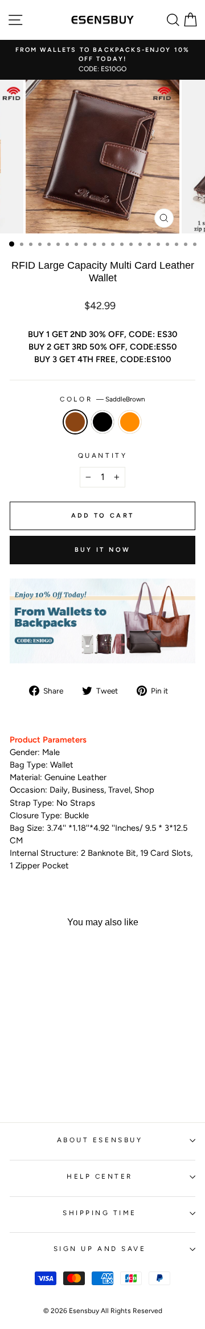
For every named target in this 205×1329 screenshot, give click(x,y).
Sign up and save (100, 1249)
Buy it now (103, 549)
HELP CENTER (100, 1176)
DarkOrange (129, 422)
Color (102, 399)
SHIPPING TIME (100, 1213)
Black (102, 422)
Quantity (102, 456)
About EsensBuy (99, 1140)
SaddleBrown (75, 422)
